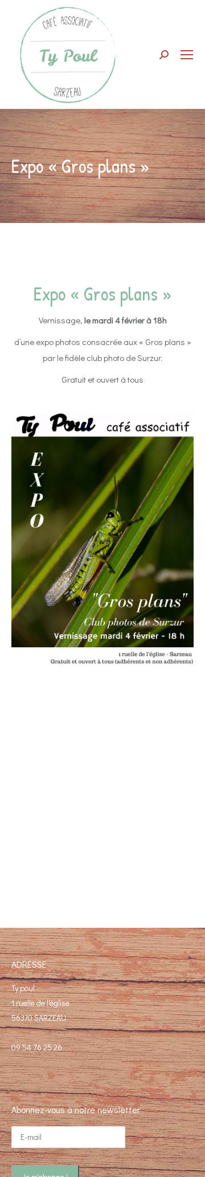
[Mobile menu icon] (187, 55)
